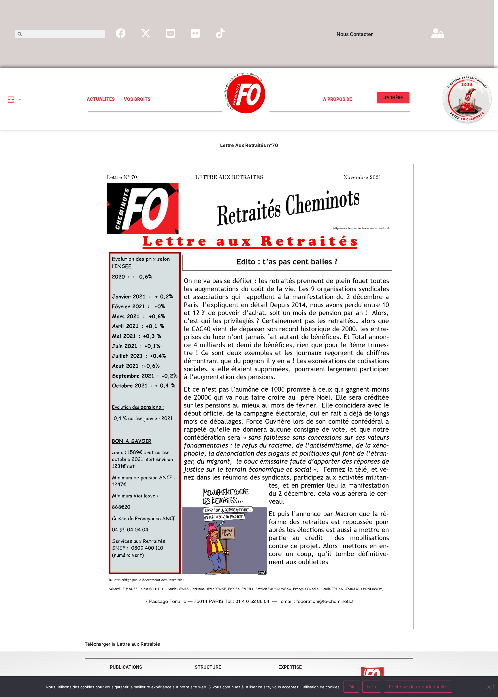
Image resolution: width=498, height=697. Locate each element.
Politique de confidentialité (418, 687)
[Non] (489, 686)
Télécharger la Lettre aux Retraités (122, 644)
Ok (351, 687)
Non (371, 687)
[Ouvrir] (19, 99)
